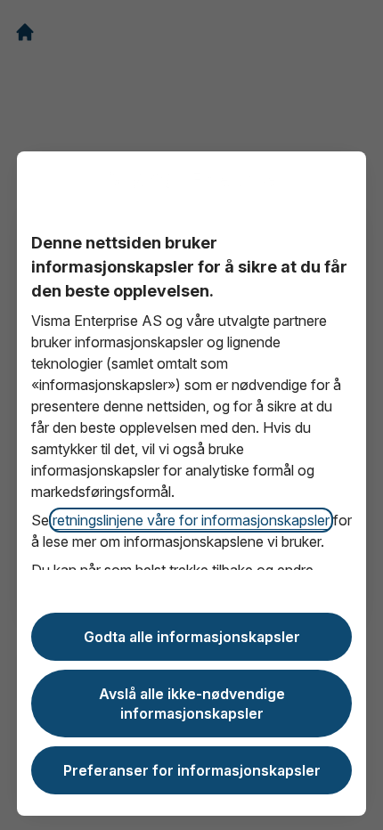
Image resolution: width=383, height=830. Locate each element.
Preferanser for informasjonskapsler (192, 770)
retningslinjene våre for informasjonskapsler (191, 520)
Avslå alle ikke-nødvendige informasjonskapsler (192, 703)
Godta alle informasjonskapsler (192, 637)
